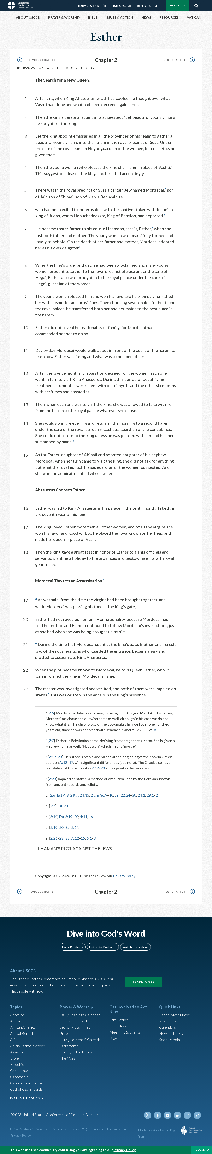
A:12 (63, 762)
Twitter (147, 1115)
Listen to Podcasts (103, 947)
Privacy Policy (124, 876)
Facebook (157, 1115)
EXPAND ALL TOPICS (25, 1098)
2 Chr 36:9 (99, 795)
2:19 (52, 757)
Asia (13, 1039)
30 (134, 795)
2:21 (53, 838)
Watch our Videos (135, 947)
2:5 (51, 713)
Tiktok (197, 1115)
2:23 (52, 779)
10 (92, 67)
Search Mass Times (75, 1027)
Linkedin (177, 1115)
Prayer (65, 1033)
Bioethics (17, 1064)
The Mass (67, 1058)
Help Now (178, 5)
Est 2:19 (65, 816)
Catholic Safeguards (26, 1089)
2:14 (53, 816)
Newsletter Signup (174, 1033)
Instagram (187, 1115)
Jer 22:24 (122, 795)
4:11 (83, 816)
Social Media (169, 1039)
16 (91, 816)
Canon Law (19, 1070)
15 (83, 838)
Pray (113, 1038)
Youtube (167, 1115)
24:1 (141, 795)
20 (76, 816)
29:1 (150, 795)
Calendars (167, 1027)
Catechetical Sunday (26, 1083)
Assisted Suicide (23, 1052)
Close (200, 1149)
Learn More (143, 982)
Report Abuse (147, 6)
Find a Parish (121, 6)
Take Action (119, 1019)
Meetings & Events (125, 1032)
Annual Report (21, 1033)
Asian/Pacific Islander (27, 1046)
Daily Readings (89, 6)
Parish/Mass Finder (174, 1015)
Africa (15, 1021)
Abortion (17, 1015)
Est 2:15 (63, 806)
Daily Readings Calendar (106, 6)
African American (23, 1027)
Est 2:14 (71, 827)
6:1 (89, 838)
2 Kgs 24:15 (79, 795)
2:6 (52, 795)
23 (60, 757)
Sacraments (69, 1046)
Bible (14, 1058)
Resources (167, 1021)
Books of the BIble (74, 1021)
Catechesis (19, 1077)
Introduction (30, 67)
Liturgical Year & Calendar (81, 1039)
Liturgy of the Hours (76, 1052)
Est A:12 (72, 838)
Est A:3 (63, 795)
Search (196, 5)
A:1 (156, 729)
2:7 (51, 740)
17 (71, 762)
